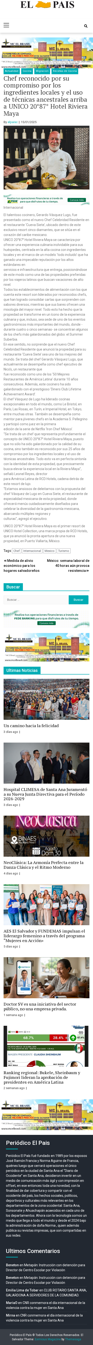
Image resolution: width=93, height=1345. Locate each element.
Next (87, 53)
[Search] (86, 26)
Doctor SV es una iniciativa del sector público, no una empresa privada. (40, 1006)
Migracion (42, 71)
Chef (16, 551)
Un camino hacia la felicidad (31, 725)
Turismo (63, 551)
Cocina (27, 71)
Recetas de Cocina (65, 71)
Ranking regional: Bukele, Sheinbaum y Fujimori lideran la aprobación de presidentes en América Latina (42, 1077)
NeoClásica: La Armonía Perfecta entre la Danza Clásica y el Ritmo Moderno (43, 865)
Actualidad (11, 71)
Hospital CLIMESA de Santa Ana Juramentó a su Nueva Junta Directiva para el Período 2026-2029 (45, 794)
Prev (6, 53)
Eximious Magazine (48, 1339)
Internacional (32, 551)
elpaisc (13, 122)
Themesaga (73, 1339)
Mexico (50, 551)
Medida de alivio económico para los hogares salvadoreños (22, 566)
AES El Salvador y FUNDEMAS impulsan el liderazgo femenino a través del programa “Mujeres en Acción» (44, 935)
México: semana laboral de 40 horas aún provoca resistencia (68, 566)
